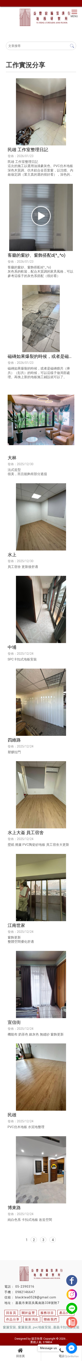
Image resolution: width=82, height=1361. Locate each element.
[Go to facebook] (71, 1348)
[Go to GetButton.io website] (72, 1356)
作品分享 (13, 1319)
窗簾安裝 (9, 1327)
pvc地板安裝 (42, 1327)
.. (66, 1338)
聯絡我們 (50, 1319)
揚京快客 (37, 1338)
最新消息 (31, 1319)
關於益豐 (28, 1313)
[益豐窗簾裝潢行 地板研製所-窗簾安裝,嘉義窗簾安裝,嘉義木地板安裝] (41, 14)
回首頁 (20, 1356)
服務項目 (47, 1313)
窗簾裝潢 (24, 1327)
